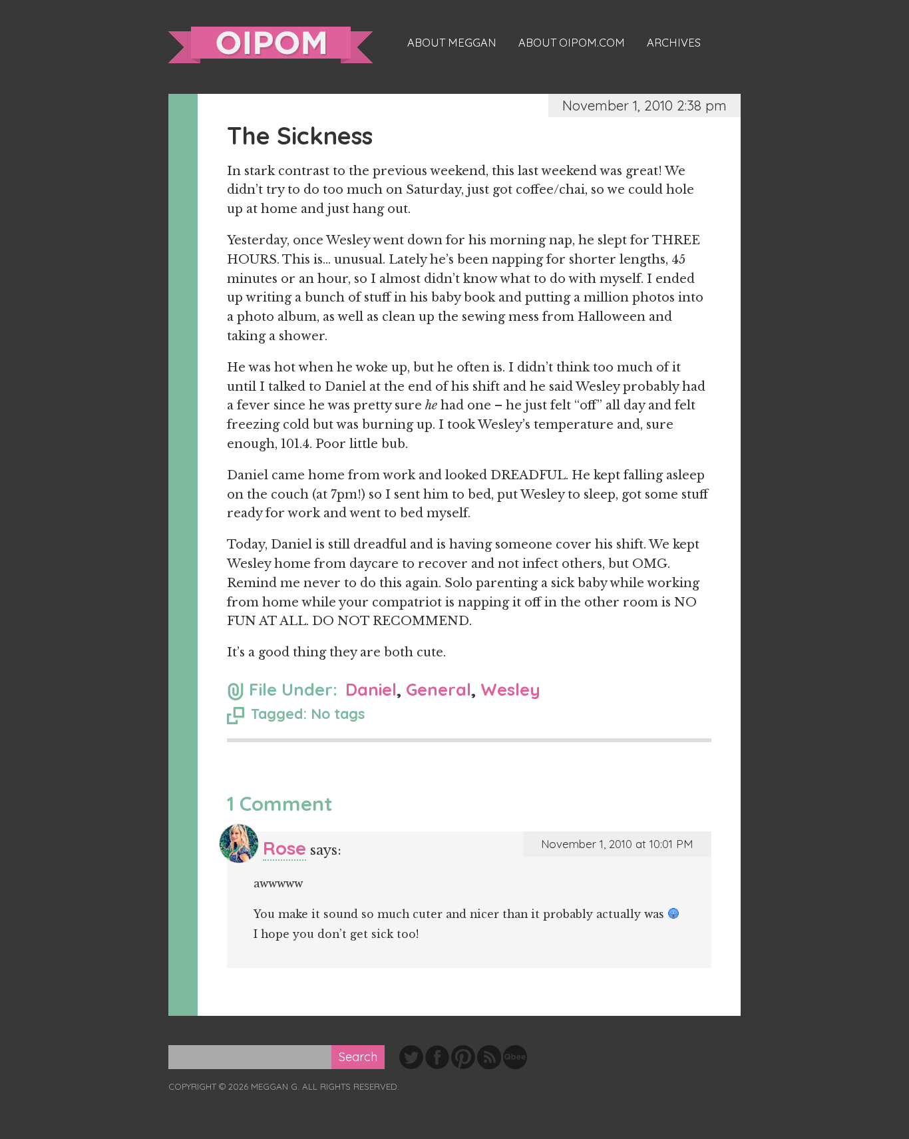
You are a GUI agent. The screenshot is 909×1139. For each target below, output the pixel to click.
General (438, 689)
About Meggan (451, 42)
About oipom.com (571, 42)
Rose (284, 847)
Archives (674, 42)
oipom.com (270, 45)
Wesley (510, 689)
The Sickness (300, 135)
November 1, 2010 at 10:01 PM (617, 844)
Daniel (371, 689)
